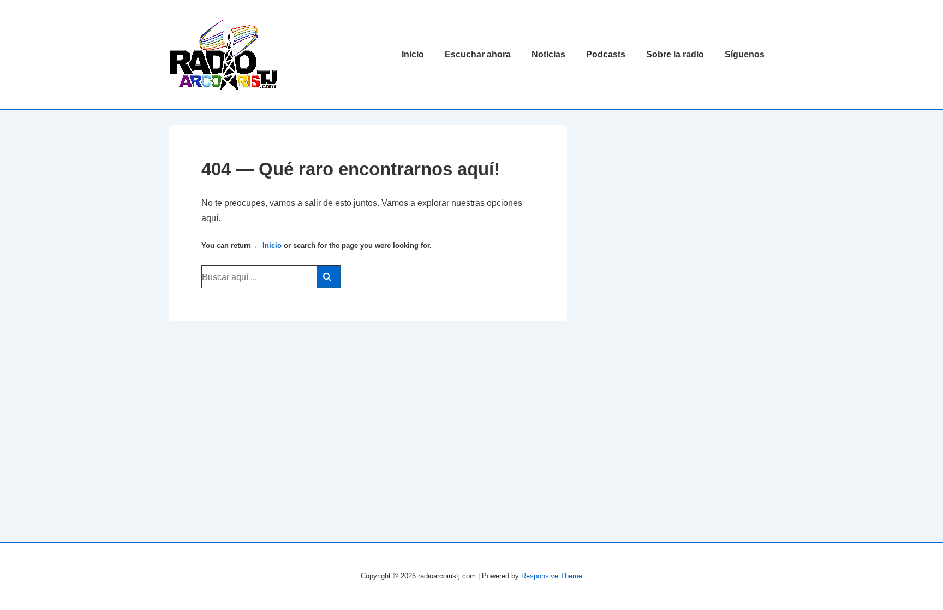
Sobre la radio (675, 54)
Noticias (548, 54)
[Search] (329, 277)
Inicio (413, 54)
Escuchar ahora (478, 54)
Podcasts (605, 54)
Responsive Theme (551, 576)
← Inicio (267, 245)
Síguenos (745, 54)
